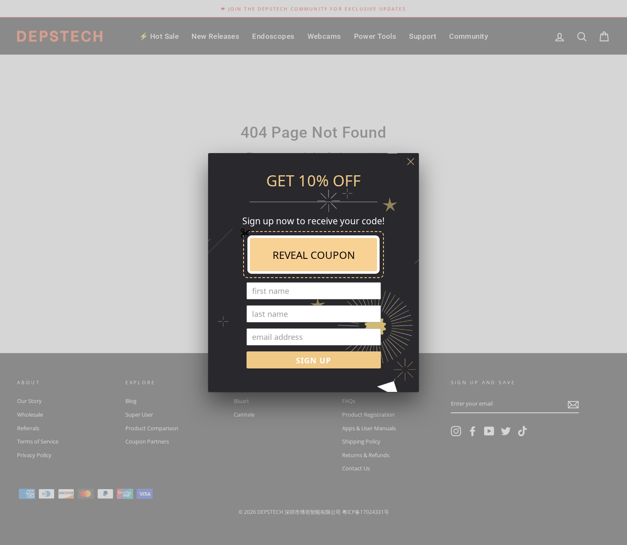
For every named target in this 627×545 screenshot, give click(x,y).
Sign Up (313, 360)
